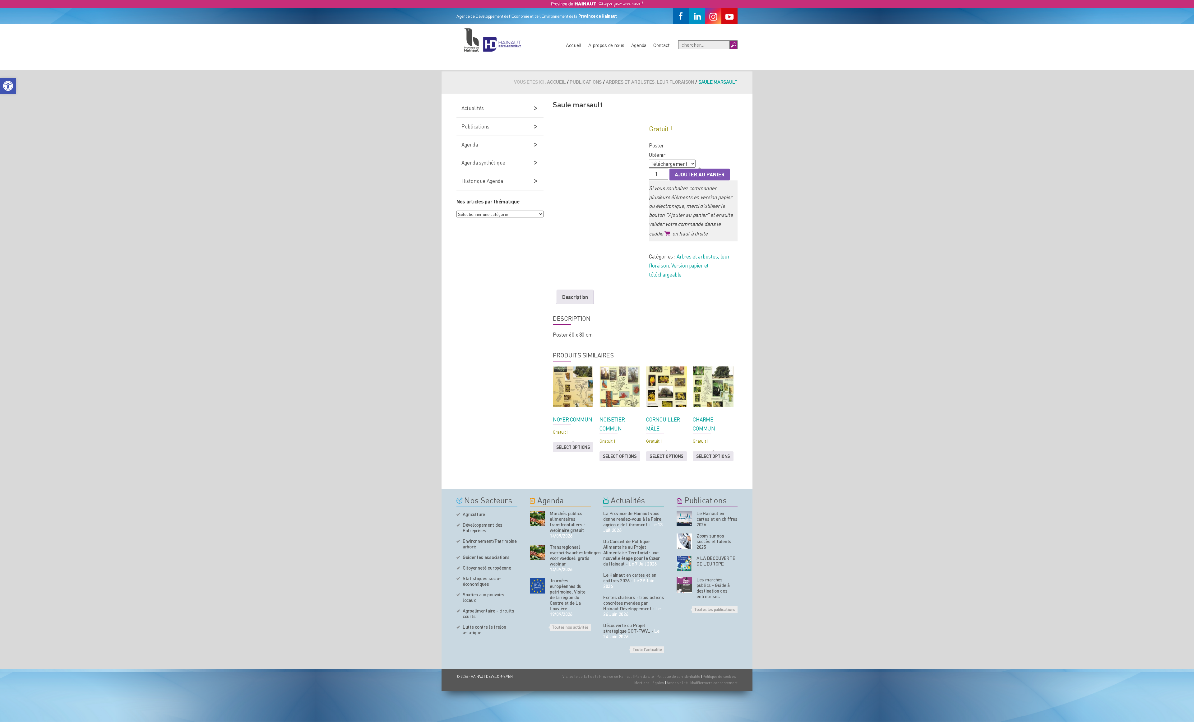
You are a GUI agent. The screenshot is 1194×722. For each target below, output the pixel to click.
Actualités (472, 108)
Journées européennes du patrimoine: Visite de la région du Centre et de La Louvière (567, 594)
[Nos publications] (684, 518)
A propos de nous (606, 45)
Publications (586, 81)
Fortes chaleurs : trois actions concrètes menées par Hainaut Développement (633, 603)
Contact (661, 45)
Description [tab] (575, 296)
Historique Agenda (482, 180)
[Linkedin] (697, 16)
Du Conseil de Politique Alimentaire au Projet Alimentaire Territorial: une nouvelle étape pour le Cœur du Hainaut (631, 552)
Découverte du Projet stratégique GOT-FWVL (626, 628)
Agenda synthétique (483, 162)
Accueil (573, 45)
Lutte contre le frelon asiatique (484, 630)
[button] (8, 86)
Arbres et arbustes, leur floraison (650, 81)
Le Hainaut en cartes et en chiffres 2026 (629, 578)
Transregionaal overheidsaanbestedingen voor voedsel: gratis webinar (570, 555)
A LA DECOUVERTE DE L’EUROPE (715, 561)
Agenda (638, 45)
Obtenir (657, 154)
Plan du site (644, 676)
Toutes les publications (714, 609)
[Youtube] (729, 16)
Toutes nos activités (570, 627)
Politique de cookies (719, 676)
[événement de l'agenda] (537, 518)
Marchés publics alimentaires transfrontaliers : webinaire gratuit (567, 521)
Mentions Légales (649, 682)
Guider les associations (486, 557)
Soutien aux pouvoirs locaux (483, 597)
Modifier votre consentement (714, 682)
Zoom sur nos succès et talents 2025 (713, 541)
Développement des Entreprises (482, 527)
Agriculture (474, 514)
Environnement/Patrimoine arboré (490, 544)
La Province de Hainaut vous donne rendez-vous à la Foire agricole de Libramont (632, 519)
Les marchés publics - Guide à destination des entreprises (713, 587)
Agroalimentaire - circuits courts (488, 613)
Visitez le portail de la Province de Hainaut (597, 676)
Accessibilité (677, 682)
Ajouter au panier (699, 174)
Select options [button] (573, 447)
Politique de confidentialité (678, 676)
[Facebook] (681, 16)
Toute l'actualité (647, 649)
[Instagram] (713, 16)
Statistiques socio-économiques (482, 581)
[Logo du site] (492, 40)
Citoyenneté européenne (487, 568)
